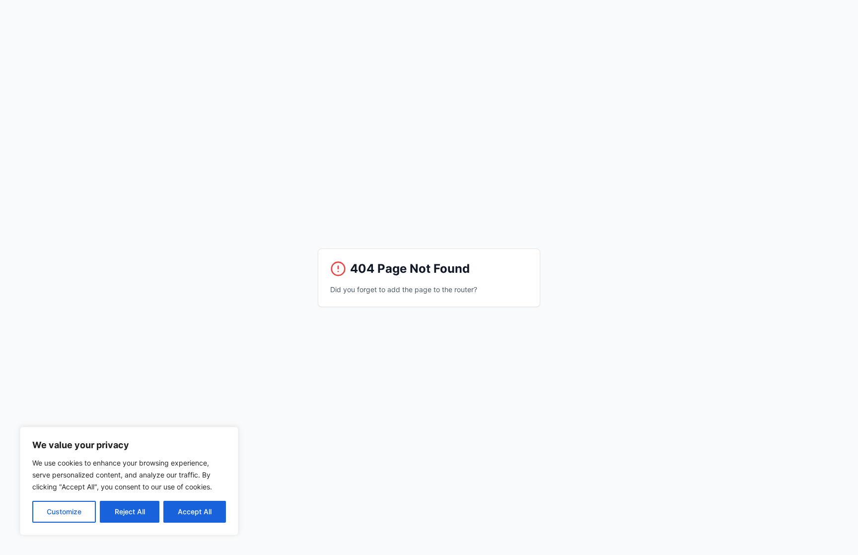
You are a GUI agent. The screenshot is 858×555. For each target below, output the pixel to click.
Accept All (195, 511)
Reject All (130, 511)
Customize (64, 511)
